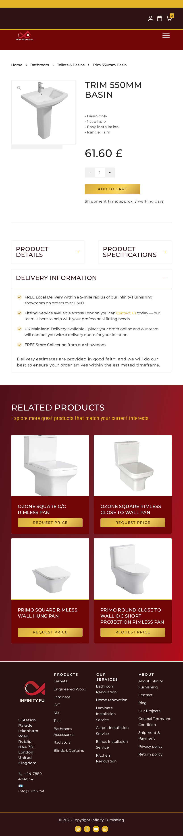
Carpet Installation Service (112, 731)
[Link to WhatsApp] (105, 829)
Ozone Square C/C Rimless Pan (42, 509)
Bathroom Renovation (106, 689)
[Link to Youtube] (96, 829)
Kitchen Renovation (106, 758)
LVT (57, 705)
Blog (142, 703)
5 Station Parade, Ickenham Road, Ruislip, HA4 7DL (115, 4)
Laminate (62, 697)
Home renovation (111, 700)
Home (16, 65)
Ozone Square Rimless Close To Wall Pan (130, 509)
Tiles (57, 721)
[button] (159, 18)
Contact (145, 695)
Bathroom (39, 65)
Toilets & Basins (71, 65)
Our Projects (149, 711)
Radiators (62, 742)
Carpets (60, 681)
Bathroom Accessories (64, 732)
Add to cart (112, 189)
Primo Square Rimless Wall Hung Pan (47, 613)
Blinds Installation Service (112, 744)
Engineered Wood (70, 689)
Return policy (150, 754)
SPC (57, 713)
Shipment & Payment (149, 735)
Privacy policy (150, 746)
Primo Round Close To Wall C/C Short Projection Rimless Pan (132, 616)
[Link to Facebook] (87, 829)
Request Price (50, 523)
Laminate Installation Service (106, 714)
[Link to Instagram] (78, 829)
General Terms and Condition (155, 722)
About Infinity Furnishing (150, 684)
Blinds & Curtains (69, 750)
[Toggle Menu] (166, 35)
